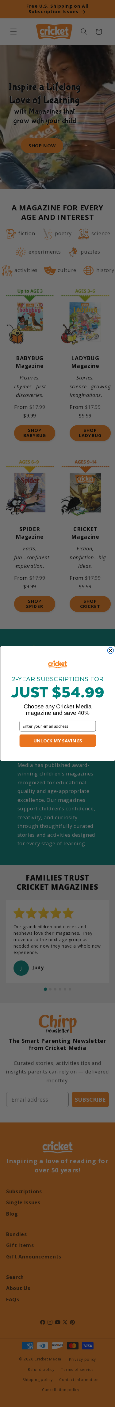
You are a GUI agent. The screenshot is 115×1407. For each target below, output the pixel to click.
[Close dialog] (110, 650)
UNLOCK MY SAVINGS (57, 740)
